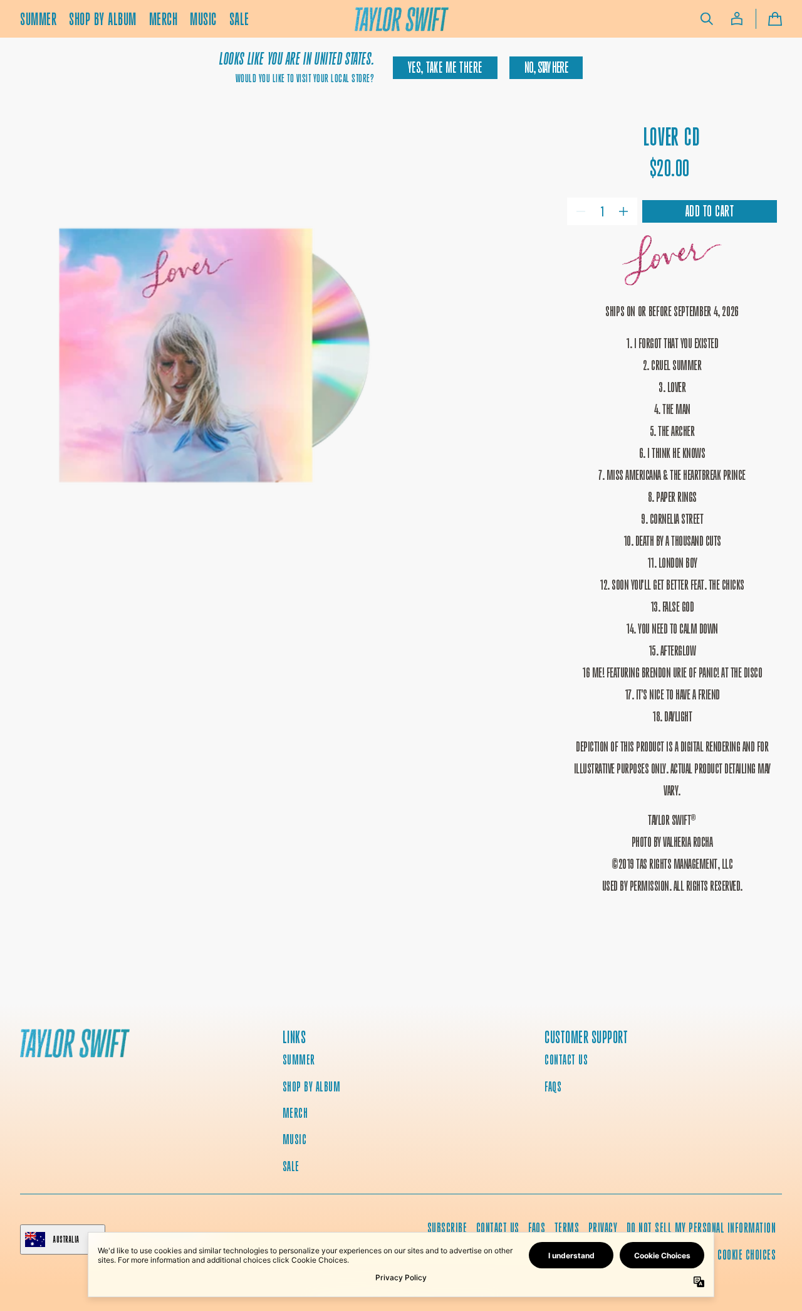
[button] (707, 19)
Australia (66, 1239)
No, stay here (546, 68)
